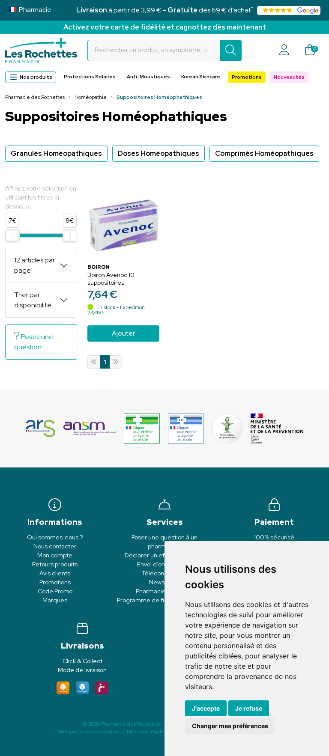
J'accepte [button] (206, 708)
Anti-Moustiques (148, 77)
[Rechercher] (231, 50)
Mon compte (54, 555)
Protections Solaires (90, 77)
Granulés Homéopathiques (56, 153)
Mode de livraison (82, 670)
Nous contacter (54, 546)
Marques (54, 600)
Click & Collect (82, 661)
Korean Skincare (200, 77)
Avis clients (54, 573)
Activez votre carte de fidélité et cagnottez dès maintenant (164, 27)
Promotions (247, 77)
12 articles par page (34, 265)
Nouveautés (289, 77)
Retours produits (55, 564)
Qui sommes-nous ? (55, 537)
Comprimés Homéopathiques (264, 153)
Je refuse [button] (248, 708)
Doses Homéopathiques (158, 153)
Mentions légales (147, 731)
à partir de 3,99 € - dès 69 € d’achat (164, 10)
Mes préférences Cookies (89, 731)
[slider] (12, 235)
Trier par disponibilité (32, 300)
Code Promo (55, 591)
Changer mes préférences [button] (230, 725)
